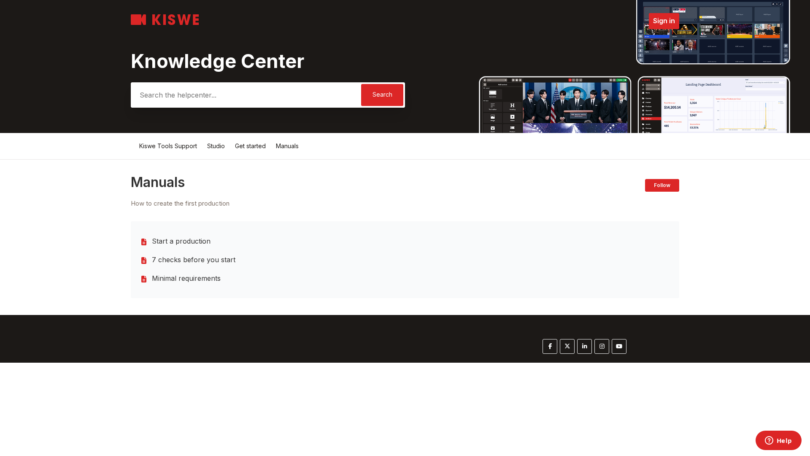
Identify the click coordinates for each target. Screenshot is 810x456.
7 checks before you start (193, 259)
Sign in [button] (664, 20)
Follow (662, 185)
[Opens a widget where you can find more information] (778, 441)
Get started (250, 145)
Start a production (181, 241)
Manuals (287, 145)
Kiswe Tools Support (168, 145)
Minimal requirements (186, 278)
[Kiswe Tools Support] (165, 23)
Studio (216, 145)
